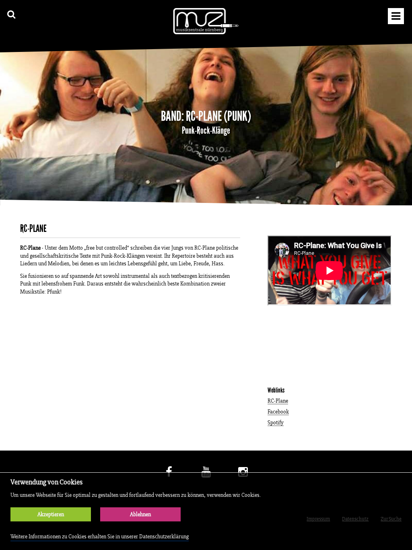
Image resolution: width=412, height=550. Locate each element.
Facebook (278, 412)
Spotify (276, 423)
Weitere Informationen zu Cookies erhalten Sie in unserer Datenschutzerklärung (99, 536)
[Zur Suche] (11, 14)
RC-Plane (278, 401)
